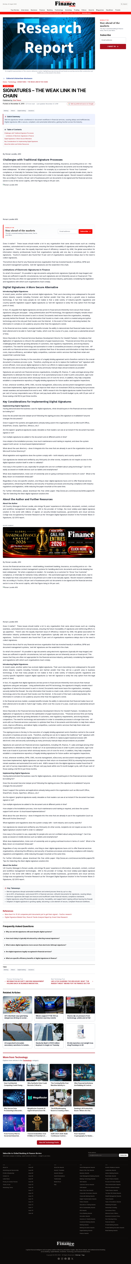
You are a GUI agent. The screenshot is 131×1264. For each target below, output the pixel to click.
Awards (91, 10)
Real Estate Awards (110, 1176)
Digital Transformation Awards (88, 1199)
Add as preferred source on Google (82, 104)
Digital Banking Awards (86, 1230)
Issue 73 (31, 1201)
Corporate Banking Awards (87, 1196)
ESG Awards (83, 1210)
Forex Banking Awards (86, 1213)
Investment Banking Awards (87, 1222)
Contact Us (6, 1176)
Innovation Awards (85, 1216)
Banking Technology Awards (87, 1179)
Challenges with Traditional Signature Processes (19, 133)
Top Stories (15, 10)
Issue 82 (31, 1176)
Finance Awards (84, 1233)
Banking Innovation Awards (87, 1227)
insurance (31, 110)
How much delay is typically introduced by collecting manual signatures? (33, 938)
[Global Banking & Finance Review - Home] (65, 4)
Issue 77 (31, 1190)
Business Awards (84, 1173)
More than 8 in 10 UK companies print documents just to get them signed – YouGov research (38, 914)
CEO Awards (83, 1181)
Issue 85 (31, 1167)
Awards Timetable (59, 1170)
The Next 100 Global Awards (113, 1193)
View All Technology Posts (49, 1142)
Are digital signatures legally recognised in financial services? (29, 952)
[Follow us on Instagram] (62, 1259)
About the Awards (59, 1167)
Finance (42, 10)
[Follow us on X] (72, 1259)
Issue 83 (31, 1173)
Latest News (6, 1179)
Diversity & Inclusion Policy (112, 1216)
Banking (50, 10)
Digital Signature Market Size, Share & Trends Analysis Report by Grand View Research (36, 917)
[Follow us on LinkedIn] (69, 1259)
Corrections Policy (110, 1210)
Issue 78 (31, 1187)
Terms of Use (6, 1184)
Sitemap (77, 1255)
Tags (83, 1255)
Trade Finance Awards (111, 1190)
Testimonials (57, 1179)
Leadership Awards (110, 1170)
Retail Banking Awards (111, 1230)
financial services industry (52, 279)
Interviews (25, 10)
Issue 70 (31, 1210)
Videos (83, 10)
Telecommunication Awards (113, 1184)
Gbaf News (17, 100)
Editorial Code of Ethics (111, 1213)
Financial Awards (110, 1222)
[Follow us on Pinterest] (59, 1259)
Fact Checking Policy (111, 1219)
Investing (68, 10)
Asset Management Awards (87, 1167)
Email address (92, 1152)
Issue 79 (31, 1184)
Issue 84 (31, 1170)
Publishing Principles (110, 1204)
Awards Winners (58, 1173)
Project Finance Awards (111, 1179)
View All (31, 1213)
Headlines (109, 10)
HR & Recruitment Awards (112, 1187)
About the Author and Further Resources (16, 144)
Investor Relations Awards (112, 1167)
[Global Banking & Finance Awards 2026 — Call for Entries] (49, 542)
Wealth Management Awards (113, 1196)
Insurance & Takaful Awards (87, 1219)
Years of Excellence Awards (113, 1201)
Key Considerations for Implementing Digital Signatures (21, 141)
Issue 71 (31, 1207)
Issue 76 (31, 1193)
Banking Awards (84, 1224)
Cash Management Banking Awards (89, 1176)
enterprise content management (25, 167)
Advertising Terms (8, 1187)
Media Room (57, 1181)
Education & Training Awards (88, 1204)
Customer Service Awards (87, 1184)
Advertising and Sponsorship (11, 1170)
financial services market (17, 328)
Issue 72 (31, 1204)
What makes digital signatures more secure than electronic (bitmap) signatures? (36, 945)
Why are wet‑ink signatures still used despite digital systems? (29, 932)
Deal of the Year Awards (86, 1190)
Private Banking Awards (111, 1224)
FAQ (55, 1184)
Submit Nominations (59, 1176)
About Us (5, 1167)
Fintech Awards (84, 1201)
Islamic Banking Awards (111, 1173)
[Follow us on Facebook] (65, 1259)
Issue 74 (31, 1199)
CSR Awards (83, 1187)
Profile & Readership (8, 1173)
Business (34, 10)
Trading (76, 10)
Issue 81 (31, 1179)
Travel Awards (109, 1199)
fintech (13, 110)
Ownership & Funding (111, 1207)
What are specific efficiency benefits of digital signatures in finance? (31, 958)
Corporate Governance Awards (88, 1193)
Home (5, 82)
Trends (117, 10)
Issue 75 (31, 1196)
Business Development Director (48, 338)
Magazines (100, 10)
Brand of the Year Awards (87, 1170)
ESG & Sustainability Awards (87, 1207)
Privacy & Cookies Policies (10, 1181)
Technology (59, 10)
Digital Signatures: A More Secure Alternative (18, 138)
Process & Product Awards (112, 1181)
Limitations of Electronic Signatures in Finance (20, 136)
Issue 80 (31, 1181)
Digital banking (22, 110)
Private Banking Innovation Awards (114, 1227)
